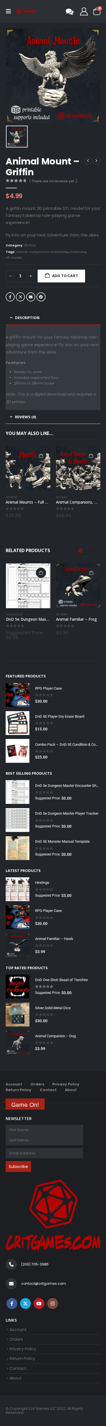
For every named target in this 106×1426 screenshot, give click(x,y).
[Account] (84, 11)
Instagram (52, 1298)
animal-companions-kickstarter (42, 252)
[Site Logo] (26, 11)
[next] (96, 161)
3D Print (30, 245)
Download (78, 252)
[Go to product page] (28, 468)
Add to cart (65, 275)
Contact (48, 1085)
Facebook (10, 296)
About (71, 1085)
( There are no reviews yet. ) (53, 181)
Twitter (20, 296)
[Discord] (69, 11)
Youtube (39, 1298)
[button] (10, 11)
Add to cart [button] (41, 456)
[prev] (88, 161)
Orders (37, 1079)
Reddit (41, 296)
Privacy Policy (65, 1079)
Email (30, 296)
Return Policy (18, 1085)
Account (14, 1079)
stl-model (13, 257)
